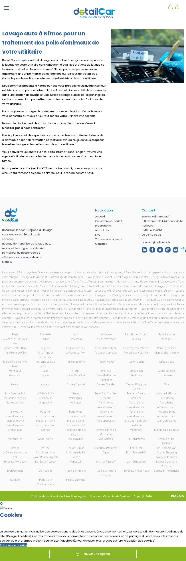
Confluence (136, 398)
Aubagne (166, 339)
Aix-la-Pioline (45, 438)
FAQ (97, 235)
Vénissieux (106, 334)
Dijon (106, 452)
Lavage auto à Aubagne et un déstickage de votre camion (110, 299)
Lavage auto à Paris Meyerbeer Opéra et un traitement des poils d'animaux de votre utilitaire (54, 272)
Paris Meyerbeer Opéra (136, 348)
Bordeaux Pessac (45, 461)
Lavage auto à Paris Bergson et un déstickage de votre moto (103, 308)
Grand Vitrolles (166, 370)
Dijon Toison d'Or (136, 452)
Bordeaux (166, 375)
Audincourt (45, 398)
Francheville (15, 429)
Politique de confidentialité (47, 496)
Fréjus (75, 370)
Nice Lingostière (106, 420)
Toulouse (136, 375)
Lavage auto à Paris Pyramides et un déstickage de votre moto (130, 295)
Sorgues (15, 479)
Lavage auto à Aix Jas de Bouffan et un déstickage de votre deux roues (112, 286)
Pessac (15, 384)
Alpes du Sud (166, 361)
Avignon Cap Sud (76, 348)
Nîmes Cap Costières (106, 393)
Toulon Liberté (136, 361)
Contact (101, 244)
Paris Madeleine (76, 361)
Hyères (45, 375)
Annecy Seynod (76, 384)
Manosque (15, 370)
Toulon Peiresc (136, 438)
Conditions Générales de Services (110, 496)
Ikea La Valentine (75, 479)
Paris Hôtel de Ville (15, 352)
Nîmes (75, 393)
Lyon (75, 334)
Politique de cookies (13, 545)
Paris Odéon (166, 398)
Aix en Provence (106, 339)
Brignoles (105, 370)
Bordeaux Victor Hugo (136, 470)
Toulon (45, 339)
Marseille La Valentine (136, 352)
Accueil (100, 216)
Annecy (45, 384)
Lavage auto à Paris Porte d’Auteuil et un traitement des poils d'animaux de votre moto (106, 281)
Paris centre (75, 339)
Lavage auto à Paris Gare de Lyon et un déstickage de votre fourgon (133, 290)
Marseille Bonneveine (167, 352)
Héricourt (106, 398)
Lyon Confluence (166, 420)
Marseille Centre (136, 393)
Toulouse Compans (105, 352)
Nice (166, 384)
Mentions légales (76, 496)
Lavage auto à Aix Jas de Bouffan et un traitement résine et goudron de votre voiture (63, 322)
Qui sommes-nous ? (108, 221)
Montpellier (136, 429)
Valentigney (75, 398)
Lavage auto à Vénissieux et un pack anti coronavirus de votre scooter (59, 327)
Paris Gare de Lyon (106, 348)
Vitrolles (136, 339)
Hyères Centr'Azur (76, 375)
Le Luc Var (136, 448)
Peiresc (45, 448)
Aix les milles (75, 438)
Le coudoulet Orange (106, 448)
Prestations (103, 225)
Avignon (45, 348)
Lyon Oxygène (15, 470)
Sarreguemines (15, 402)
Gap (45, 370)
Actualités (102, 230)
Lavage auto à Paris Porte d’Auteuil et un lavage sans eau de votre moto (113, 304)
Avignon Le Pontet (166, 393)
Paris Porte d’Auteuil (136, 334)
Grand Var (15, 375)
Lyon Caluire (45, 470)
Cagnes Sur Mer (106, 384)
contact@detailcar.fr (156, 242)
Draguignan (136, 370)
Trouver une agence (108, 239)
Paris (15, 334)
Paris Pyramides (166, 348)
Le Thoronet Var (166, 448)
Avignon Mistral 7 (106, 461)
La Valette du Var (45, 393)
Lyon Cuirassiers (136, 461)
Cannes (45, 429)
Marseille (45, 334)
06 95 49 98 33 (151, 235)
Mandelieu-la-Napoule (166, 429)
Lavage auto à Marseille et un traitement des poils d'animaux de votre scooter (61, 317)
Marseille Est (15, 438)
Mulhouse (75, 402)
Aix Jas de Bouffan (15, 348)
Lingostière (45, 402)
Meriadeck (76, 461)
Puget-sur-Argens (76, 470)
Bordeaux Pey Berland (166, 470)
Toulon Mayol (106, 361)
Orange (15, 448)
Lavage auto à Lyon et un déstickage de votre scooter (117, 277)
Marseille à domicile (15, 398)
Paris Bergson (166, 334)
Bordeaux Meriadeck (15, 461)
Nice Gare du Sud (15, 393)
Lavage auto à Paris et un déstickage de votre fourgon (52, 277)
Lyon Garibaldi (106, 438)
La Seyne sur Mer (75, 352)
